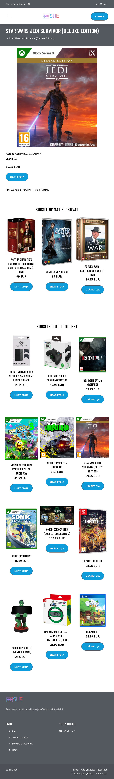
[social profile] (28, 4)
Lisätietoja (17, 176)
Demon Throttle (93, 561)
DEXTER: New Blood (57, 272)
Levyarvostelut (19, 737)
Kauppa (99, 16)
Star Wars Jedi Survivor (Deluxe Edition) (92, 467)
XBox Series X (33, 154)
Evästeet (102, 769)
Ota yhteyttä (88, 769)
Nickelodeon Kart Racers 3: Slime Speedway (21, 469)
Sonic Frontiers (21, 556)
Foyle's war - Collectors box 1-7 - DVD (92, 270)
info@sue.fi (101, 4)
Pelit (22, 154)
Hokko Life (92, 631)
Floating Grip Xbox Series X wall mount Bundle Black (21, 376)
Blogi (14, 749)
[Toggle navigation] (10, 16)
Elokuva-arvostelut (22, 743)
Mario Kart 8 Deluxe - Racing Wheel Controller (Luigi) (57, 636)
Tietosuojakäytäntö (82, 773)
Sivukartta (101, 773)
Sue (13, 731)
